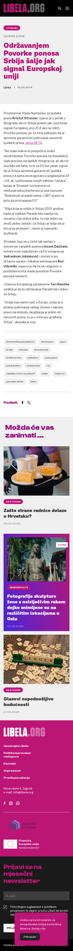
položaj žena (13, 365)
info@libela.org (23, 792)
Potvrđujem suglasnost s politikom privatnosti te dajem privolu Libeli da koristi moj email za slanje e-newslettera (39, 910)
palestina (33, 357)
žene (33, 381)
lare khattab (41, 350)
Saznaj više (38, 928)
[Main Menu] (67, 8)
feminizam (47, 342)
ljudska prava (13, 357)
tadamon (60, 373)
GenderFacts (19, 587)
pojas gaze (51, 357)
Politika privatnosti (14, 945)
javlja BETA (33, 143)
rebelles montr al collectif (20, 373)
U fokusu (12, 28)
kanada (23, 350)
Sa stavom (13, 502)
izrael (9, 350)
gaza (63, 342)
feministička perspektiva (20, 342)
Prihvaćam (30, 936)
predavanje (33, 365)
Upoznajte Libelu (16, 746)
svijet (45, 373)
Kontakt (10, 763)
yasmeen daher (15, 381)
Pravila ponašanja (17, 777)
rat (48, 365)
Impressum (12, 770)
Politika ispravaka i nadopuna (17, 754)
